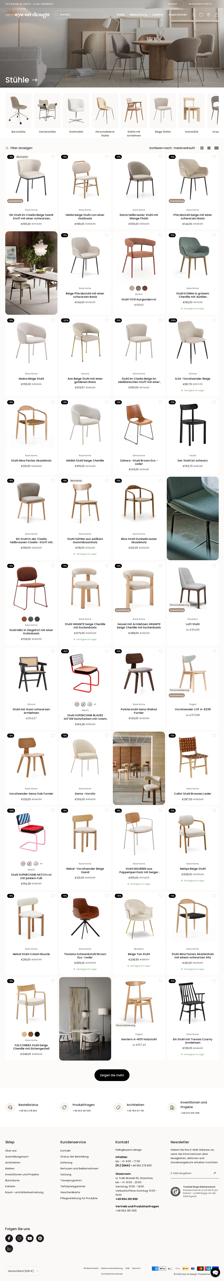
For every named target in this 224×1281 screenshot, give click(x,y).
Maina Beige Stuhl (31, 379)
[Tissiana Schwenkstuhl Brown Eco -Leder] (85, 918)
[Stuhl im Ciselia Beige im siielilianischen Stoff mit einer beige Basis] (139, 342)
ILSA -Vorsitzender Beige (192, 379)
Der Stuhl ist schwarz (193, 461)
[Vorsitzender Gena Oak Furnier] (31, 758)
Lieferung (66, 1162)
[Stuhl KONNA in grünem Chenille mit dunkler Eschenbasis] (193, 257)
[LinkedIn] (9, 1248)
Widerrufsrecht (91, 1268)
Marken (10, 1168)
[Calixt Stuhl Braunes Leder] (193, 758)
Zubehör (158, 14)
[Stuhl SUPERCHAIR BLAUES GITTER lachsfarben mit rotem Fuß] (85, 673)
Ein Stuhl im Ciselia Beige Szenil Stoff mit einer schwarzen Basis (31, 218)
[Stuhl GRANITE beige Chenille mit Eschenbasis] (85, 588)
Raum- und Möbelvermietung (24, 1192)
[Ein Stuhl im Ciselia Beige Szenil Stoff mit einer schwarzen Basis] (31, 179)
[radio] (131, 288)
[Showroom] (208, 15)
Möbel (121, 14)
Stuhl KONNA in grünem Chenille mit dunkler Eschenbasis (192, 296)
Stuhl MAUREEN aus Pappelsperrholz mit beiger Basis (138, 872)
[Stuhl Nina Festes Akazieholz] (31, 424)
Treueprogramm (71, 1180)
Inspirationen (178, 14)
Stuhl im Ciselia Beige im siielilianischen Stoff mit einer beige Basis (139, 382)
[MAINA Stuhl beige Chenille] (85, 424)
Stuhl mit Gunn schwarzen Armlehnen (31, 711)
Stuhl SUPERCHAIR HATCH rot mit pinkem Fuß (31, 876)
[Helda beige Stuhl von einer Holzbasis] (85, 179)
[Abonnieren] (214, 1173)
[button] (7, 15)
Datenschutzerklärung (112, 1268)
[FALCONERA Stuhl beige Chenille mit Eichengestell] (31, 1003)
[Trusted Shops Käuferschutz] (175, 1191)
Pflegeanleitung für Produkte (79, 1198)
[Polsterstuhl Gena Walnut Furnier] (139, 673)
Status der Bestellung (74, 1156)
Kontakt (65, 1150)
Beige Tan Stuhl (139, 954)
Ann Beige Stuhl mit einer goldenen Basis (85, 380)
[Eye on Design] (32, 15)
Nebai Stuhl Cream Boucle (31, 954)
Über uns (11, 1150)
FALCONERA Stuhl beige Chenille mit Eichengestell (31, 1047)
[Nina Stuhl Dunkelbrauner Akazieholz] (139, 503)
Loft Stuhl (193, 624)
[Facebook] (9, 1238)
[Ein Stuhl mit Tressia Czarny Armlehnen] (193, 1003)
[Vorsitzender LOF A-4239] (193, 673)
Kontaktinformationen (112, 1273)
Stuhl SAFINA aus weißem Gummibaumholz (85, 540)
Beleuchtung (138, 14)
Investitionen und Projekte (22, 1174)
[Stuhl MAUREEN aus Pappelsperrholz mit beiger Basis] (139, 833)
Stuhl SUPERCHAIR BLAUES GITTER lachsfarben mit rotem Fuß (85, 718)
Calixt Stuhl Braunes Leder (192, 794)
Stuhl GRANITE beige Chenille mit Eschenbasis (85, 625)
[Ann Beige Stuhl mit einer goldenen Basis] (85, 342)
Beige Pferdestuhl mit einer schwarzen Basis (85, 295)
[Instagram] (19, 1238)
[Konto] (193, 15)
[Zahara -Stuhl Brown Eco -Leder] (139, 424)
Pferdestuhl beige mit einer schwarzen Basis (192, 216)
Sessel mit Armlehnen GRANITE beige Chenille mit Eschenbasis (139, 625)
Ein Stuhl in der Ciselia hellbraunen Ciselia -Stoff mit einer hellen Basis (31, 542)
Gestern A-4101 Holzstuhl (139, 1039)
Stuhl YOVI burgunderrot (138, 299)
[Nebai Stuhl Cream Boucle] (31, 918)
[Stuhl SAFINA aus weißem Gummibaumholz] (85, 503)
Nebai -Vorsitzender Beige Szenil (85, 870)
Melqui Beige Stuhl (193, 869)
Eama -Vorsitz (85, 794)
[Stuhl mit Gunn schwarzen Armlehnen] (31, 673)
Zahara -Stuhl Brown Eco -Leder (139, 462)
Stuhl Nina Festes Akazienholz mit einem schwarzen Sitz (193, 955)
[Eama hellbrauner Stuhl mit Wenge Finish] (139, 179)
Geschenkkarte (70, 1192)
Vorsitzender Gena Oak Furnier (31, 794)
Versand (136, 1268)
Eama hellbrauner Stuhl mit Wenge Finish (139, 216)
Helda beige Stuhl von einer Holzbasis (85, 216)
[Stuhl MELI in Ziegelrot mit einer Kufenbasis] (31, 588)
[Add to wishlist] (53, 156)
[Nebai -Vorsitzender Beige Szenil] (85, 833)
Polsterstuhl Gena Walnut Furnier (139, 711)
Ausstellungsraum (17, 1156)
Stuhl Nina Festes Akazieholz (31, 461)
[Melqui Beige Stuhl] (193, 833)
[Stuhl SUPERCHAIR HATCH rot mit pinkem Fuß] (31, 833)
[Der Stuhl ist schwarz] (193, 424)
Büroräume (12, 1180)
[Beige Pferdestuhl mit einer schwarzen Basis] (85, 257)
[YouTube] (30, 1238)
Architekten (12, 1162)
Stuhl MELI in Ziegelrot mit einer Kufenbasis (31, 631)
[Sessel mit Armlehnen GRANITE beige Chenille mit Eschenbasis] (139, 588)
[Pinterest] (40, 1238)
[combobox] (174, 4)
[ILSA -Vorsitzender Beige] (193, 342)
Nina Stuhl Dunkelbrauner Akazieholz (139, 540)
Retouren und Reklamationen (79, 1168)
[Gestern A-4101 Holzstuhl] (139, 1003)
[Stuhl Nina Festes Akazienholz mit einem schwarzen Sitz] (193, 918)
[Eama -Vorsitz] (85, 758)
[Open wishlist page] (201, 15)
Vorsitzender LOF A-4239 (193, 709)
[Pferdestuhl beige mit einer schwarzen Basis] (193, 179)
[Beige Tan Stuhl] (139, 918)
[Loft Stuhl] (193, 588)
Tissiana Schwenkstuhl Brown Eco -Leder (85, 955)
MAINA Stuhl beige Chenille (85, 461)
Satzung (65, 1174)
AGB (127, 1268)
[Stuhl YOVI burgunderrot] (139, 257)
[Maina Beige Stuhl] (31, 342)
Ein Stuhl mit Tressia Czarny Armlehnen (192, 1041)
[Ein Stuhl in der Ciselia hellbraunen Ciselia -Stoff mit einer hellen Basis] (31, 503)
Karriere (10, 1186)
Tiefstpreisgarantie (72, 1186)
